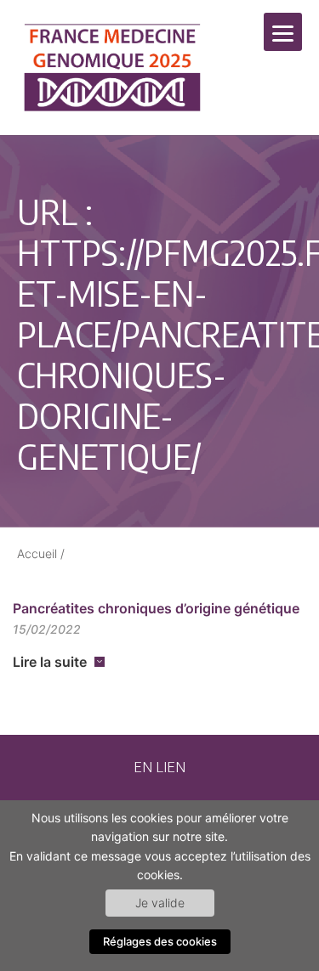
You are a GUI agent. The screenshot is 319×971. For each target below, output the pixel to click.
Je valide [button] (160, 902)
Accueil (37, 553)
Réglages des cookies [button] (160, 941)
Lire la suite (50, 661)
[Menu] (283, 32)
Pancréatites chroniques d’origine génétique (156, 608)
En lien (159, 766)
